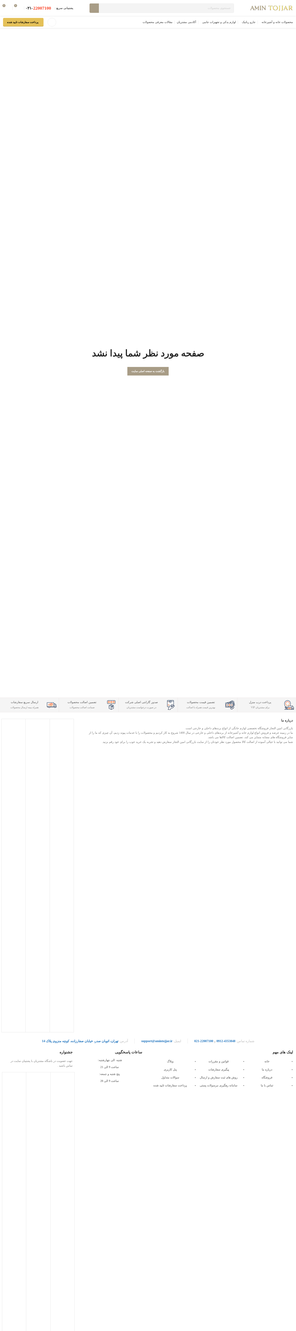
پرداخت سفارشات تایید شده (22, 22)
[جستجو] (94, 8)
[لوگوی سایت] (271, 7)
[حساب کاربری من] (52, 22)
